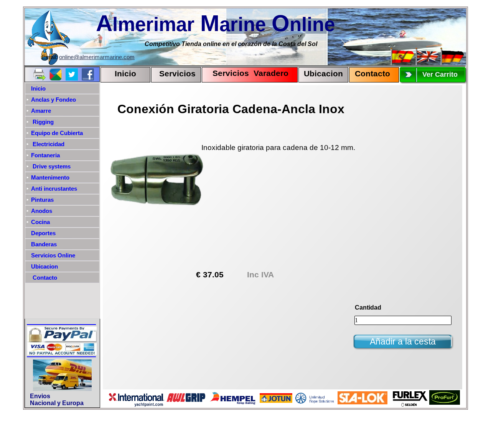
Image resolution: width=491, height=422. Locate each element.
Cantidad (368, 307)
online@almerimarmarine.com (97, 57)
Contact (370, 73)
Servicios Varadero (247, 73)
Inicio (125, 73)
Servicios (177, 73)
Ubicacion (323, 73)
